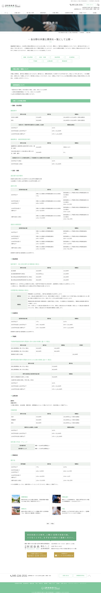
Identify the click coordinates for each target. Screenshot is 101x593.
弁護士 (52, 523)
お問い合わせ (89, 4)
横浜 (48, 523)
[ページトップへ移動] (89, 575)
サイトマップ (83, 583)
